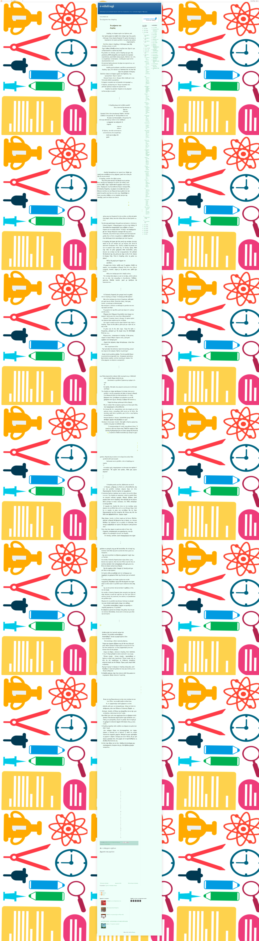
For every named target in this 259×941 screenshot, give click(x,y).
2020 (145, 230)
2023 (145, 224)
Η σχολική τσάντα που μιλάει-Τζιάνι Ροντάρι (147, 118)
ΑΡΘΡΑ (154, 37)
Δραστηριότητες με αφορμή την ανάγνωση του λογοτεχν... (147, 134)
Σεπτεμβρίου (146, 45)
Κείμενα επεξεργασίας (147, 104)
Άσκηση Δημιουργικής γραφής (147, 167)
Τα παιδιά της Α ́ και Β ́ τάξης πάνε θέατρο (147, 202)
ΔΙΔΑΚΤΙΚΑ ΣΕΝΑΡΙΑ (155, 58)
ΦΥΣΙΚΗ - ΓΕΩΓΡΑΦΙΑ (155, 50)
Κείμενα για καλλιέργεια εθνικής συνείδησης (147, 97)
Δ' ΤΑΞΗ (155, 41)
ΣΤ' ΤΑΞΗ (155, 42)
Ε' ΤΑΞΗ (155, 36)
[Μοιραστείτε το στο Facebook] (127, 842)
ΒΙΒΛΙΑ (108, 844)
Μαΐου (146, 50)
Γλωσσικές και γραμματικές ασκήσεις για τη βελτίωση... (147, 70)
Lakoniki (104, 893)
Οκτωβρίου (147, 41)
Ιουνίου (146, 48)
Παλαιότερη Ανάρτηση (133, 883)
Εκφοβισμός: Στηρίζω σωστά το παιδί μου (147, 125)
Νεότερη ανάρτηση (104, 883)
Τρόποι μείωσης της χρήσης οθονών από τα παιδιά (147, 161)
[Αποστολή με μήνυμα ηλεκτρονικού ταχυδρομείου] (123, 842)
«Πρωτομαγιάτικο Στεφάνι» (113, 907)
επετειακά (155, 54)
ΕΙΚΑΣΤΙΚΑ (155, 55)
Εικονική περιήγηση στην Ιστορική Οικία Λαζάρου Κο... (147, 110)
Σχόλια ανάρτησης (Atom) (111, 885)
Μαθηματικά (155, 39)
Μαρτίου (147, 54)
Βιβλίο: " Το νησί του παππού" (113, 924)
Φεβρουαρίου (147, 218)
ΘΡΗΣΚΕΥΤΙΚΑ (156, 69)
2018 (145, 234)
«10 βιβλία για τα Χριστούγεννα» (114, 901)
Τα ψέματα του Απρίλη (147, 58)
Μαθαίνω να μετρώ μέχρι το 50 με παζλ (115, 914)
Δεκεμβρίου (146, 35)
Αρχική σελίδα (118, 883)
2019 (145, 232)
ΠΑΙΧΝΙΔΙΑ (155, 63)
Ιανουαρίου (146, 221)
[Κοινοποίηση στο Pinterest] (128, 842)
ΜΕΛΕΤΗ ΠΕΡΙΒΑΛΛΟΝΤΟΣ (156, 61)
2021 (145, 228)
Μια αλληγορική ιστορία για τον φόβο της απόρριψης (147, 80)
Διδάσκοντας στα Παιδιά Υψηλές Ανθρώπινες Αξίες (147, 175)
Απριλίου (147, 51)
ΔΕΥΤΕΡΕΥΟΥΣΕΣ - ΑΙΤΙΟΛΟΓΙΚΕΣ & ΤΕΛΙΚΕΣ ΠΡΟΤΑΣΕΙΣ (114, 921)
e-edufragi (107, 6)
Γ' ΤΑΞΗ (155, 33)
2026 (145, 28)
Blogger (133, 932)
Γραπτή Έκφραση (155, 66)
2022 (145, 226)
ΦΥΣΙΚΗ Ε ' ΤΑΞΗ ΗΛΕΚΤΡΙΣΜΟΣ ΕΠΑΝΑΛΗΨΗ (147, 89)
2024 (145, 32)
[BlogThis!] (124, 842)
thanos (103, 894)
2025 (145, 30)
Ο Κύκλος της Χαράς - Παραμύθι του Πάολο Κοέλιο (147, 183)
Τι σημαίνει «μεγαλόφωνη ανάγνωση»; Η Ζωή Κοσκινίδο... (147, 193)
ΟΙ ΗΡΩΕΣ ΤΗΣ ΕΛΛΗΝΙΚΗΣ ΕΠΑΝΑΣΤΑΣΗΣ (147, 152)
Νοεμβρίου (147, 38)
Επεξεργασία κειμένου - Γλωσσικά (156, 30)
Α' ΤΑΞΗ (155, 27)
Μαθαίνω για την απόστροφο (147, 63)
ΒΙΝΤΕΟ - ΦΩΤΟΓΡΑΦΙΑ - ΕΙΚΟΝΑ (156, 47)
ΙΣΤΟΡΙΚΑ (155, 52)
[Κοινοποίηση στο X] (126, 842)
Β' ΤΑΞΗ (105, 844)
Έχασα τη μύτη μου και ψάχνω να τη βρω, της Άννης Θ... (147, 144)
